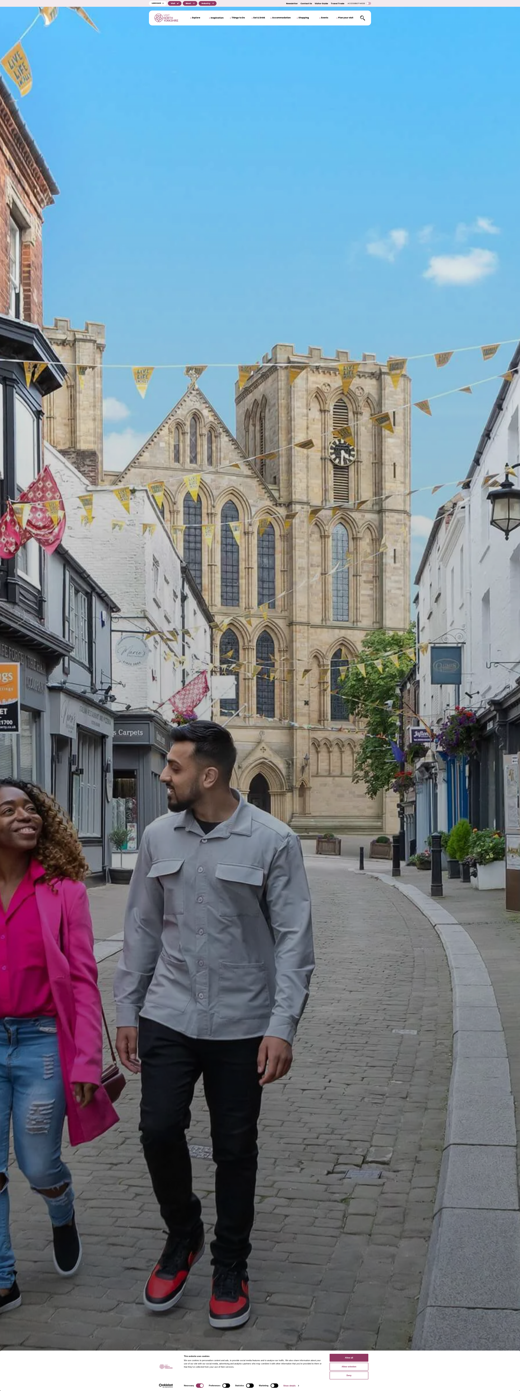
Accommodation (281, 18)
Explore (196, 18)
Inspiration (217, 18)
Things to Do (238, 18)
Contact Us (306, 4)
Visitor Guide (321, 4)
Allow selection (349, 1366)
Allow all (349, 1358)
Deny (349, 1375)
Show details (289, 1386)
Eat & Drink (259, 18)
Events (324, 18)
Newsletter (292, 4)
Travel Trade (337, 4)
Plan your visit (345, 18)
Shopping (303, 18)
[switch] (226, 1385)
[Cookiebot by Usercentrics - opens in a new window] (166, 1386)
